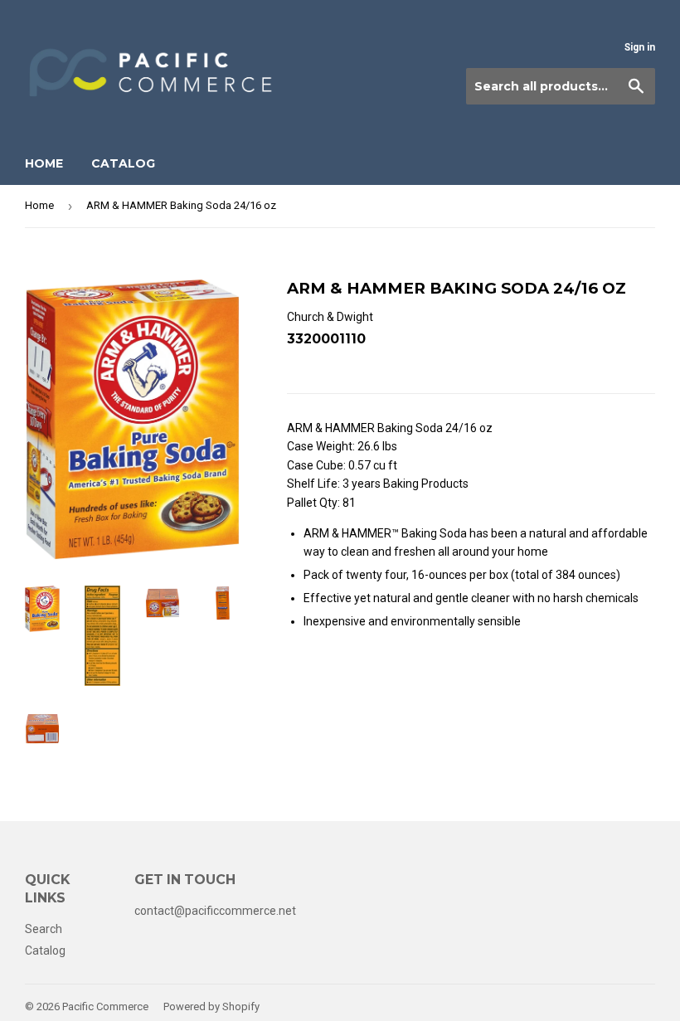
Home (44, 163)
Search (43, 929)
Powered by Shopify (211, 1006)
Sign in (639, 47)
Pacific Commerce (105, 1006)
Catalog (123, 163)
